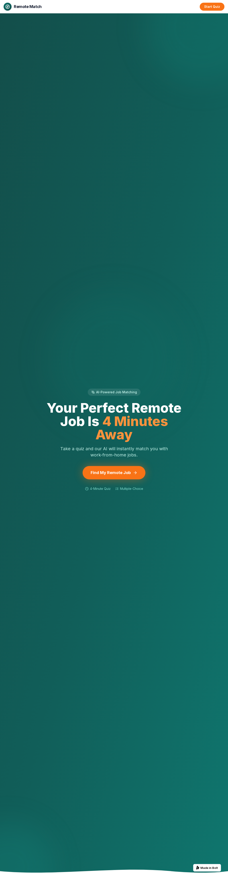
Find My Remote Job (111, 472)
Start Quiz (212, 6)
